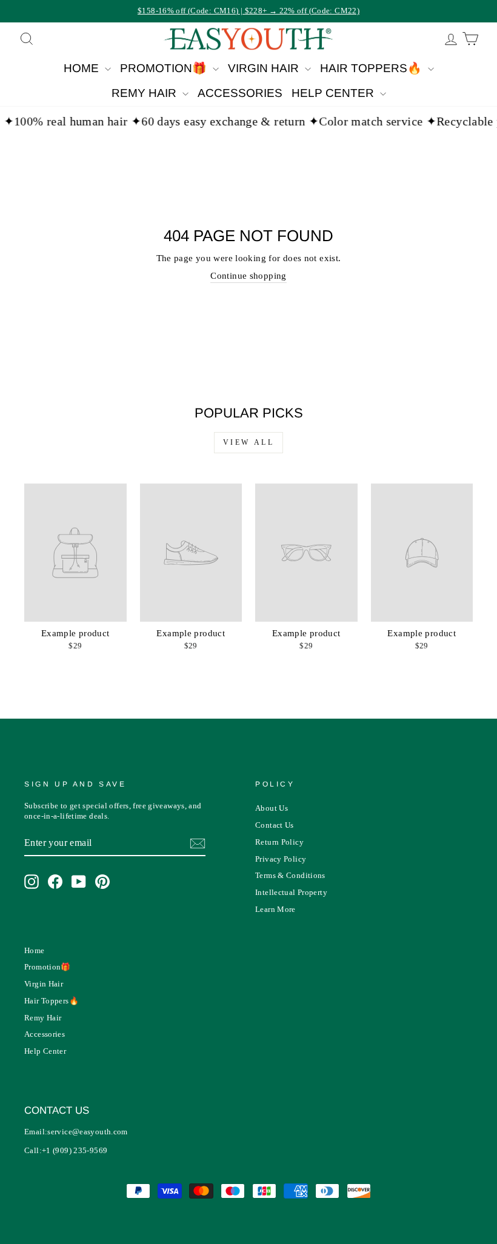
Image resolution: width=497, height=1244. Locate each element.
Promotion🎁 (165, 68)
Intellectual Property (291, 892)
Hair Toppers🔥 (372, 68)
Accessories (240, 93)
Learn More (275, 909)
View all (249, 442)
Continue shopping (248, 276)
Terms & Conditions (290, 875)
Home (83, 68)
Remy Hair (145, 93)
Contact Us (274, 825)
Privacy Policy (280, 859)
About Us (271, 808)
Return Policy (279, 842)
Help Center (334, 93)
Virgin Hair (265, 68)
